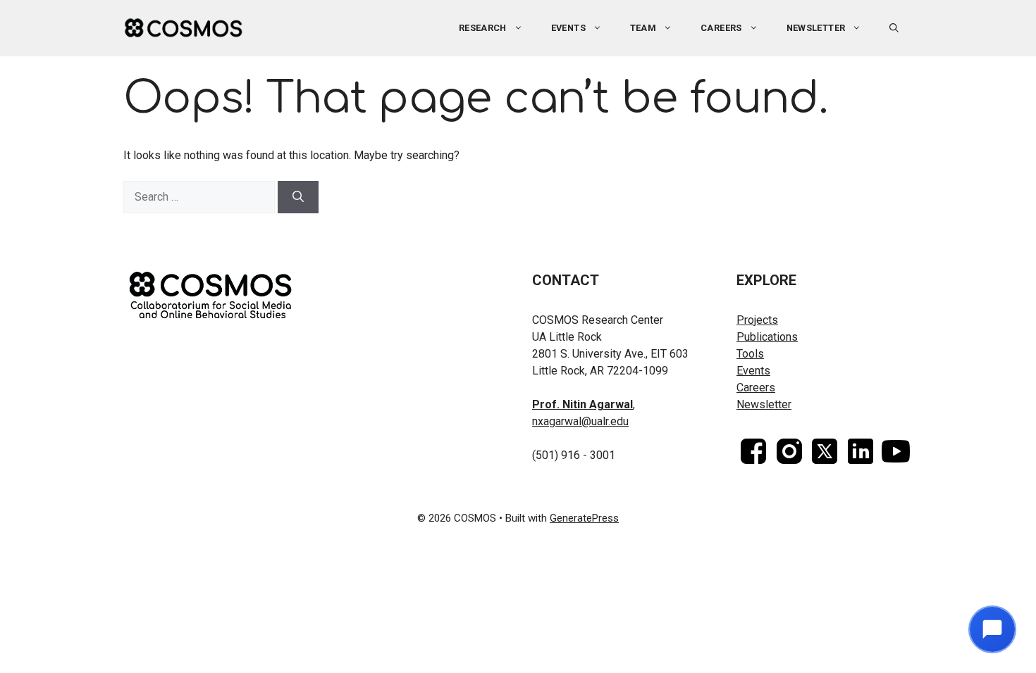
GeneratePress (584, 518)
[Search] (298, 197)
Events (753, 370)
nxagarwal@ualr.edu (580, 421)
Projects (757, 320)
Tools (750, 353)
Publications (767, 337)
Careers (721, 28)
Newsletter (816, 28)
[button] (894, 28)
